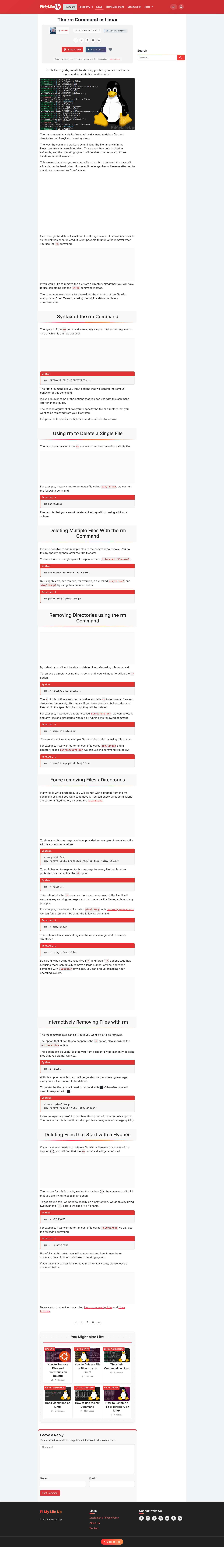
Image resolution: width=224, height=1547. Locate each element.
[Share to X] (81, 40)
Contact (94, 1528)
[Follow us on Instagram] (160, 1518)
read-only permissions (120, 909)
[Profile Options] (173, 7)
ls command (95, 800)
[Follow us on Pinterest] (154, 1518)
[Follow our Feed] (180, 1518)
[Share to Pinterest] (87, 40)
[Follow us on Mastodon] (173, 1518)
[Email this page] (99, 40)
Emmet (64, 30)
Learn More (115, 59)
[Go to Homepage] (50, 7)
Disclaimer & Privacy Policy (104, 1517)
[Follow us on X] (148, 1518)
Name (44, 1478)
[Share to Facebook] (75, 40)
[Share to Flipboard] (93, 40)
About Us (95, 1523)
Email (93, 1478)
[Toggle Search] (181, 7)
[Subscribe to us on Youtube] (167, 1518)
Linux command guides (98, 1307)
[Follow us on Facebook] (141, 1518)
